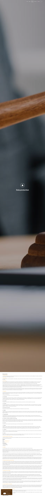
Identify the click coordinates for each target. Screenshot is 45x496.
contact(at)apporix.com (6, 440)
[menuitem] (27, 1)
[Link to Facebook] (41, 1)
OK (4, 493)
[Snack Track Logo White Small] (5, 1)
